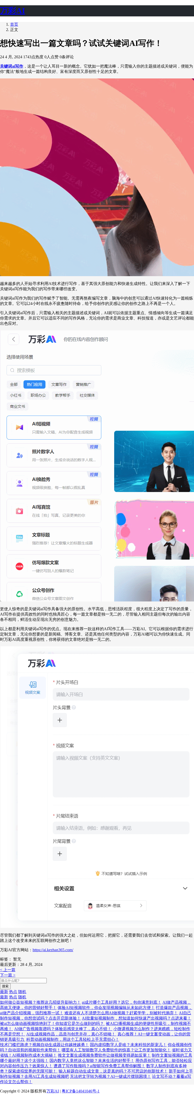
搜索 (5, 986)
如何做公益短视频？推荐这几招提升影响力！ (40, 1002)
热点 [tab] (13, 992)
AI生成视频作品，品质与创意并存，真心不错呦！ (71, 1034)
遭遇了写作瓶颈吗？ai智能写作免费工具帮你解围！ (99, 1066)
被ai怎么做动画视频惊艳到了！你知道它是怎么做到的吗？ (52, 1023)
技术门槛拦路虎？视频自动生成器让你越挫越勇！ (44, 1045)
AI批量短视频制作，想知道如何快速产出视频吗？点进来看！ (136, 1018)
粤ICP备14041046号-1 (81, 1091)
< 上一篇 (7, 970)
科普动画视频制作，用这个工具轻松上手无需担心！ (72, 1039)
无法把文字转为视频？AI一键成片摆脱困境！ (110, 1076)
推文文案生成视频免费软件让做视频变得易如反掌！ (104, 1055)
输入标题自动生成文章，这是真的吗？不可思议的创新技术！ (113, 1071)
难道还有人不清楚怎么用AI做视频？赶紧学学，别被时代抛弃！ (121, 1013)
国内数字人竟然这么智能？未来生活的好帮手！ (92, 1060)
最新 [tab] (4, 992)
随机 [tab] (22, 992)
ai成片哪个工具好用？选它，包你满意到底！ (121, 1002)
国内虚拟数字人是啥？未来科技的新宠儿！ (128, 1045)
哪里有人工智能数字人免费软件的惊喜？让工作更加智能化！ (116, 1050)
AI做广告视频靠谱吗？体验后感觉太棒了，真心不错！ (63, 1029)
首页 (14, 24)
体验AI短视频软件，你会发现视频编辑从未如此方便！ (106, 1007)
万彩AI (52, 1091)
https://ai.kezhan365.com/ (53, 950)
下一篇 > (7, 975)
